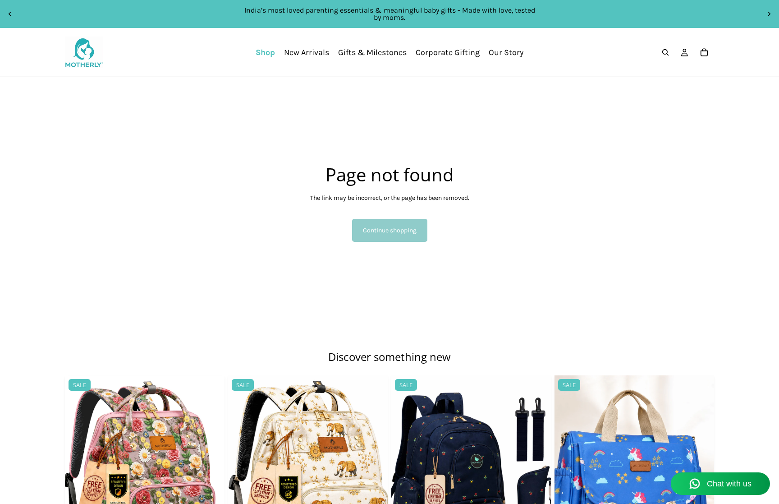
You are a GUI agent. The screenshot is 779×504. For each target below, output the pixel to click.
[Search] (665, 52)
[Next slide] (769, 14)
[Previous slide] (10, 14)
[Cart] (704, 52)
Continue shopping (390, 230)
